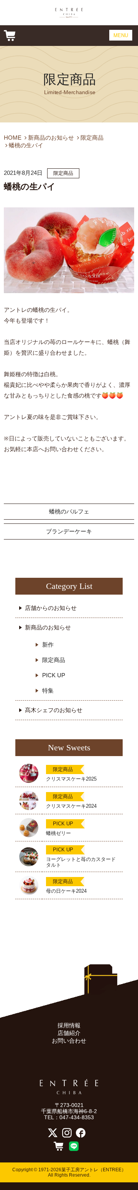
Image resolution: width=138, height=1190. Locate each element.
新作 (48, 644)
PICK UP (53, 675)
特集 (48, 690)
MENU (120, 35)
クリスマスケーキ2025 (71, 779)
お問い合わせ (69, 1040)
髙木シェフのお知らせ (53, 710)
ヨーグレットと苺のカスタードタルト (81, 862)
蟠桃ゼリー (58, 833)
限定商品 (69, 79)
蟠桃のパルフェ (69, 511)
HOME (12, 137)
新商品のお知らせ (51, 137)
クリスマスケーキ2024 (71, 806)
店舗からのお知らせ (51, 608)
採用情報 (69, 1025)
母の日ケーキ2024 (66, 891)
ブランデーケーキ (69, 531)
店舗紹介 (69, 1033)
